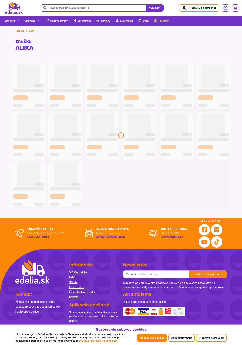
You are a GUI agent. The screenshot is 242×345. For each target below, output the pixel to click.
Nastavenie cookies (27, 311)
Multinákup (126, 20)
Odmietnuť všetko (181, 337)
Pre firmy (164, 20)
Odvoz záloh (76, 287)
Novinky (105, 20)
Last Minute (84, 20)
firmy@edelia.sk (171, 237)
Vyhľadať (154, 8)
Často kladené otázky (82, 292)
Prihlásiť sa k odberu (208, 274)
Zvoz (146, 20)
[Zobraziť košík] (235, 8)
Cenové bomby (59, 20)
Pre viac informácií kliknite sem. (98, 340)
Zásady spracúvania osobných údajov (37, 306)
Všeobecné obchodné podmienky (35, 301)
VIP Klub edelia (78, 272)
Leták (72, 277)
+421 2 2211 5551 (169, 233)
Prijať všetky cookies (151, 337)
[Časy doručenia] (225, 8)
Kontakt (73, 297)
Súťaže (73, 282)
